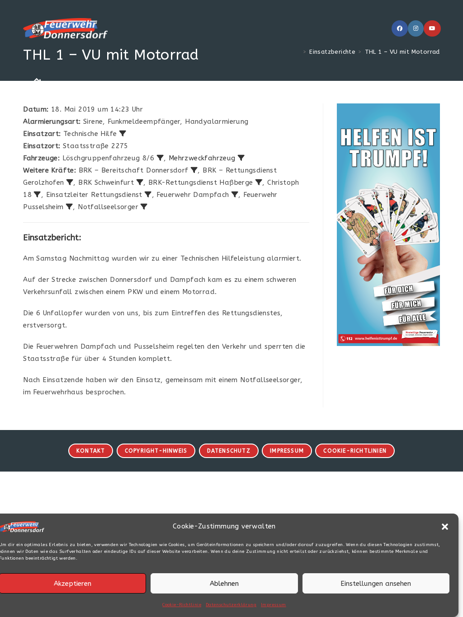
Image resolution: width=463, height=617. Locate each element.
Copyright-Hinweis (156, 451)
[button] (444, 526)
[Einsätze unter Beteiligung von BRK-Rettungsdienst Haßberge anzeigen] (258, 182)
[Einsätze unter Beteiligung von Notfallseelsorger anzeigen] (144, 206)
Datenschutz (228, 451)
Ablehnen (224, 584)
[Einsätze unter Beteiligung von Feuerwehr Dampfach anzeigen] (235, 194)
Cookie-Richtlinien (355, 451)
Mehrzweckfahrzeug (202, 158)
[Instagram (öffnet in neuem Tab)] (416, 28)
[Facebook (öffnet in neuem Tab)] (400, 28)
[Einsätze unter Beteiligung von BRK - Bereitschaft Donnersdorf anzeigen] (194, 170)
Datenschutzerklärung (231, 605)
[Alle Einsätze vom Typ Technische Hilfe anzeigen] (122, 133)
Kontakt (90, 451)
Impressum (273, 605)
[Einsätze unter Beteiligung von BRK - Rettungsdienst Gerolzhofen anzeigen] (69, 182)
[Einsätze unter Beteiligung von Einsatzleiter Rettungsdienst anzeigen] (148, 194)
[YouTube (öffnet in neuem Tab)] (432, 28)
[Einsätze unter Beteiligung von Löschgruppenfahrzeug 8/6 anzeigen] (160, 157)
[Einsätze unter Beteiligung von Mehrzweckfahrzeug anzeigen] (241, 157)
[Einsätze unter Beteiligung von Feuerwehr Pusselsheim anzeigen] (69, 206)
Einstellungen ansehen (375, 584)
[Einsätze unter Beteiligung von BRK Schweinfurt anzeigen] (140, 182)
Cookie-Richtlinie (181, 605)
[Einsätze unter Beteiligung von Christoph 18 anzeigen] (37, 194)
